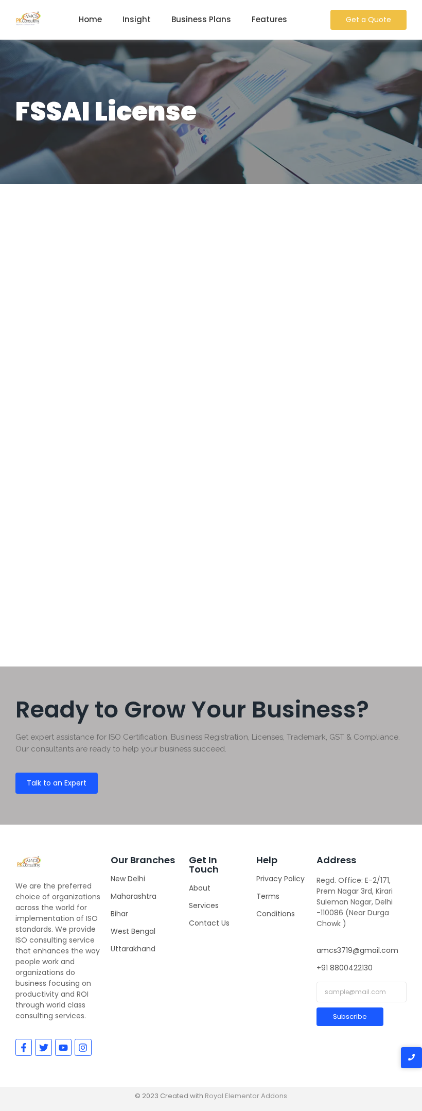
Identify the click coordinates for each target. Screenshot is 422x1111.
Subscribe (350, 1016)
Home (90, 19)
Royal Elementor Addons (246, 1096)
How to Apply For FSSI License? (118, 545)
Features (269, 19)
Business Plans (201, 19)
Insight (136, 19)
